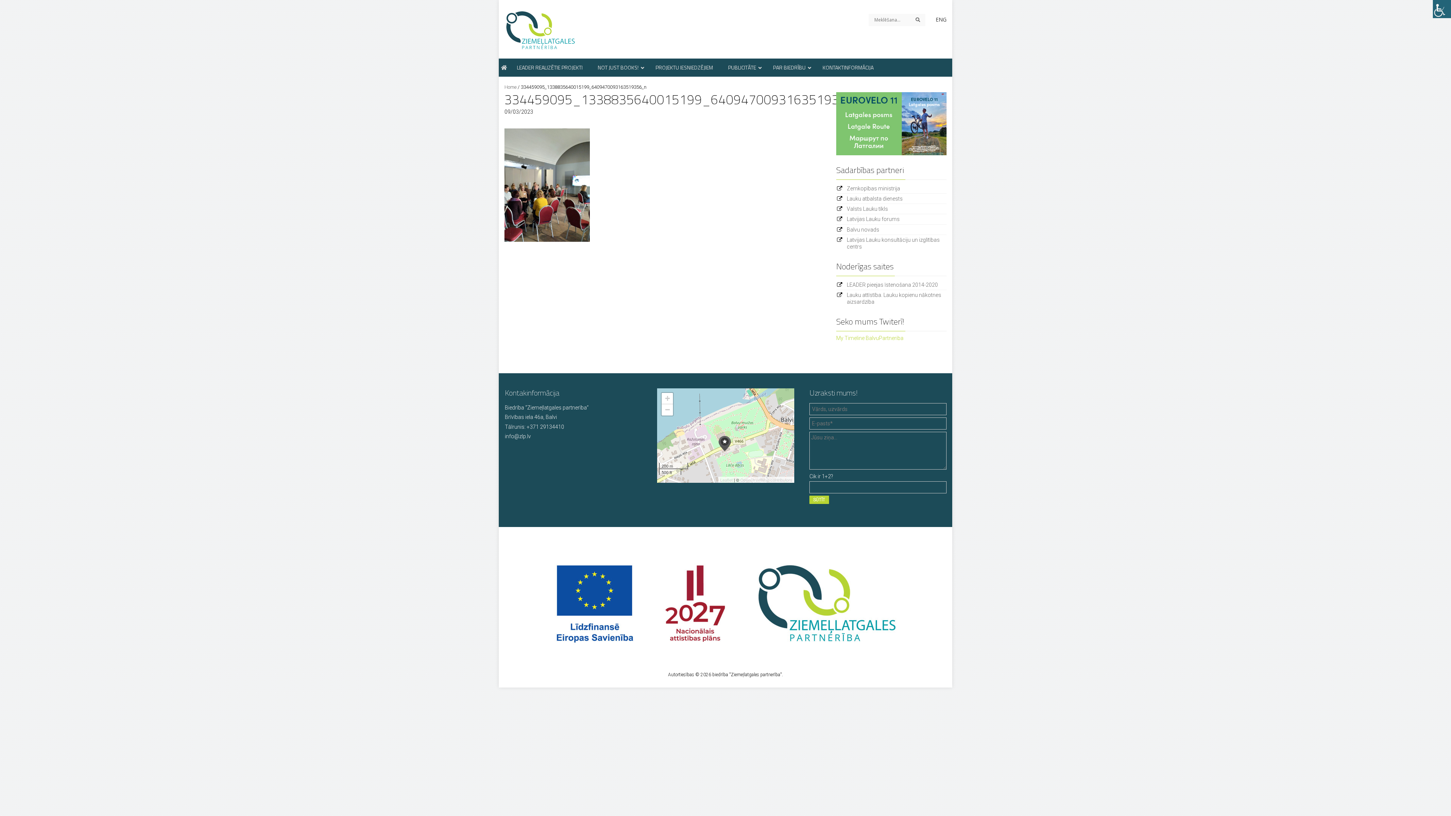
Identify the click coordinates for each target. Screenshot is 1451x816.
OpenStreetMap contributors (766, 480)
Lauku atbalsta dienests (875, 199)
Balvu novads (863, 230)
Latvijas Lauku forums (873, 219)
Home (510, 87)
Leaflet (726, 480)
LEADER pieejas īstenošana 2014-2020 (892, 285)
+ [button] (667, 398)
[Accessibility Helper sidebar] (1442, 9)
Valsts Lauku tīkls (867, 209)
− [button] (667, 409)
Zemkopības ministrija (873, 188)
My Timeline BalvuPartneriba (869, 338)
